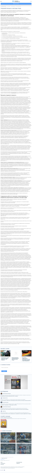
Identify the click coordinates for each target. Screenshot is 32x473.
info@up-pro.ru (2, 459)
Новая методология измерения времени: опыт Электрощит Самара (15, 358)
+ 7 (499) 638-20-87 (4, 458)
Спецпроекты (3, 463)
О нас (1, 462)
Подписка (18, 463)
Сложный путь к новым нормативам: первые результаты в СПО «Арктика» (5, 358)
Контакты (2, 464)
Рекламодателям (19, 462)
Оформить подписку (16, 3)
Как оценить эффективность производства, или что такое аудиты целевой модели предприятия (26, 359)
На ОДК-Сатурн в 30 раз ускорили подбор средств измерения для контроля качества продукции (14, 409)
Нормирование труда (3, 6)
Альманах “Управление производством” (6, 417)
